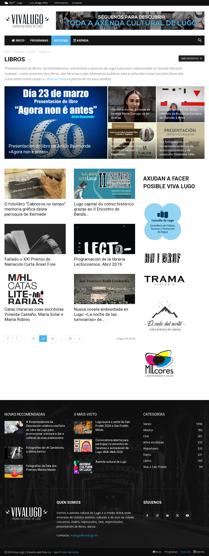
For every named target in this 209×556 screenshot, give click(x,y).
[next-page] (79, 338)
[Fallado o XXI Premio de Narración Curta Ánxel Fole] (35, 239)
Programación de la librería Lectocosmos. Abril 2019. (99, 262)
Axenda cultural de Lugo (111, 461)
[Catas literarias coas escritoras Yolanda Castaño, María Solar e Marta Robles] (35, 289)
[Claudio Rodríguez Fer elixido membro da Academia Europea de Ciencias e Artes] (181, 104)
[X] (177, 516)
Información (61, 2)
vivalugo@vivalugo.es (84, 535)
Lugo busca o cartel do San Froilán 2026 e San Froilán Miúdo (113, 426)
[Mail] (167, 516)
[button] (200, 41)
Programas (39, 40)
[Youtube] (187, 516)
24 (52, 338)
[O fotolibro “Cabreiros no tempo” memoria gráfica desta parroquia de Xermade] (35, 184)
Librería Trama (56, 79)
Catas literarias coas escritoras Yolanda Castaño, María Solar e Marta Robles (34, 314)
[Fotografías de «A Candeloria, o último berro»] (13, 453)
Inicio (19, 40)
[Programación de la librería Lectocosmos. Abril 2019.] (104, 239)
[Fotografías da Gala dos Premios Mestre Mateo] (13, 471)
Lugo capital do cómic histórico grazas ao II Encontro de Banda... (104, 209)
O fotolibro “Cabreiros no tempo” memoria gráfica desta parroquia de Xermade (35, 209)
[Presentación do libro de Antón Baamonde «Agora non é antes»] (55, 130)
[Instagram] (157, 516)
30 (70, 338)
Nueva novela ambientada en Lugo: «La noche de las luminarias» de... (101, 314)
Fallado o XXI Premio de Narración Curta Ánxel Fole (30, 262)
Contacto (77, 2)
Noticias (61, 40)
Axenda (82, 40)
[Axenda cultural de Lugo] (83, 467)
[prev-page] (7, 338)
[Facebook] (147, 516)
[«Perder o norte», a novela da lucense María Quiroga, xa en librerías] (132, 104)
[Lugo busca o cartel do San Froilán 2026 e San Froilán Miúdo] (83, 427)
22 (33, 338)
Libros (31, 51)
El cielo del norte (69, 552)
